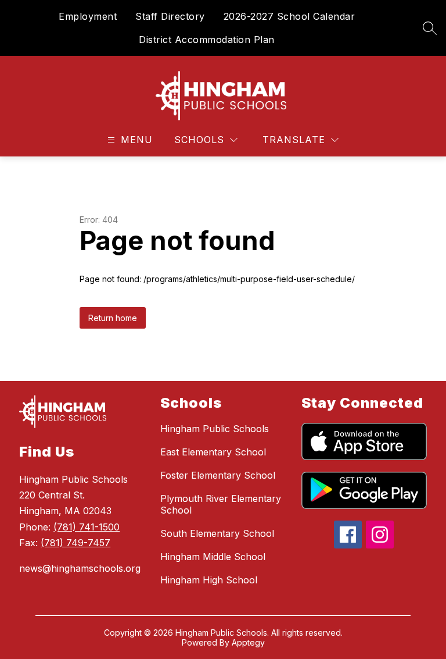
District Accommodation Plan (207, 39)
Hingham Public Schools (214, 428)
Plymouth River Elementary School (220, 504)
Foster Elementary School (217, 475)
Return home (112, 318)
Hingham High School (208, 580)
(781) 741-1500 (86, 527)
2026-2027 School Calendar (289, 16)
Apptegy (248, 642)
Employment (88, 16)
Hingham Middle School (212, 556)
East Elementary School (213, 452)
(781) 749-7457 (75, 542)
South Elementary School (217, 533)
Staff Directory (170, 16)
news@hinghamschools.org (80, 568)
